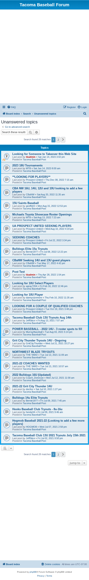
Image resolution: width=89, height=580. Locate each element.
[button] (63, 139)
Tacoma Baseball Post (34, 159)
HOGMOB (31, 426)
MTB (28, 168)
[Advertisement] (44, 56)
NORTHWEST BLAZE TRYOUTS (33, 352)
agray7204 (31, 286)
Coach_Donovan (35, 377)
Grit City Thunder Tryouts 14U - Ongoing (39, 340)
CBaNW (30, 194)
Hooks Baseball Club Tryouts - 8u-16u (37, 409)
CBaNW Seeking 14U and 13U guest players (41, 260)
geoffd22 (30, 206)
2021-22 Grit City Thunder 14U (32, 386)
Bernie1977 (32, 251)
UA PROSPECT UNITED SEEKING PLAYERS (42, 226)
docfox (29, 389)
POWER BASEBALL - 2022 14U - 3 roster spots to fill (47, 329)
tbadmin (30, 157)
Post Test (18, 271)
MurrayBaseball (34, 332)
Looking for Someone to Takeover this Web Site (44, 154)
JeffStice (30, 320)
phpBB (33, 572)
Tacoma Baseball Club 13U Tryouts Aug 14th (42, 317)
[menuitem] (11, 107)
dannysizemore (34, 297)
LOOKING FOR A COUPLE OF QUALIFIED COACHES (47, 306)
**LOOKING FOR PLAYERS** (31, 176)
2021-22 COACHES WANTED (31, 363)
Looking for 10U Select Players (33, 283)
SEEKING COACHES (26, 237)
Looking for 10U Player (27, 294)
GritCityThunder (34, 343)
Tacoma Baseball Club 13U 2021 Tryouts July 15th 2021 (49, 435)
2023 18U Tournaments (27, 165)
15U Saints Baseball (25, 203)
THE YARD (32, 355)
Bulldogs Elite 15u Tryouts (30, 248)
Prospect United (34, 179)
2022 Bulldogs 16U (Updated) (31, 374)
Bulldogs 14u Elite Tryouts (30, 397)
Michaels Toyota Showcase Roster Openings (42, 214)
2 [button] (58, 140)
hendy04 (30, 412)
